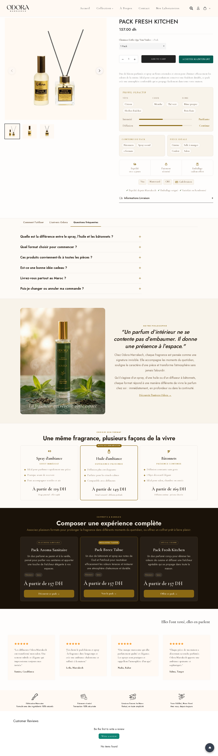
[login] (198, 8)
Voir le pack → (109, 593)
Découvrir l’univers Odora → (155, 395)
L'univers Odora (58, 222)
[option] (56, 69)
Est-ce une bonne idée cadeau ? (43, 267)
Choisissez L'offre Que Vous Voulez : (138, 40)
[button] (191, 8)
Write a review (109, 736)
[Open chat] (209, 747)
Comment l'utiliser (33, 222)
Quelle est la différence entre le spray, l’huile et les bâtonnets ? (66, 236)
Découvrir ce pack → (49, 593)
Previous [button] (11, 70)
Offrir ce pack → (168, 593)
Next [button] (99, 70)
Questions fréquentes (85, 222)
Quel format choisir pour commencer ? (48, 247)
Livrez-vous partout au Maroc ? (43, 278)
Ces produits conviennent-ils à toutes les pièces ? (56, 257)
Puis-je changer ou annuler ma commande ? (52, 288)
